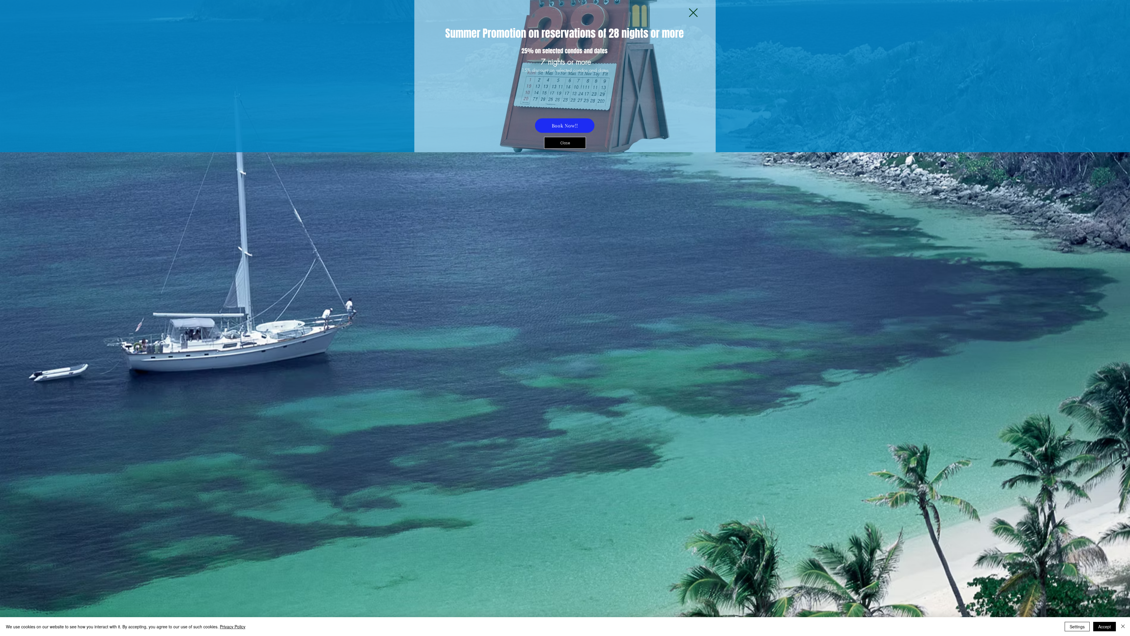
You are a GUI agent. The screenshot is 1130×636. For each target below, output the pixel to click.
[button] (693, 12)
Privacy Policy (232, 627)
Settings (1077, 627)
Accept (1104, 627)
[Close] (1122, 626)
